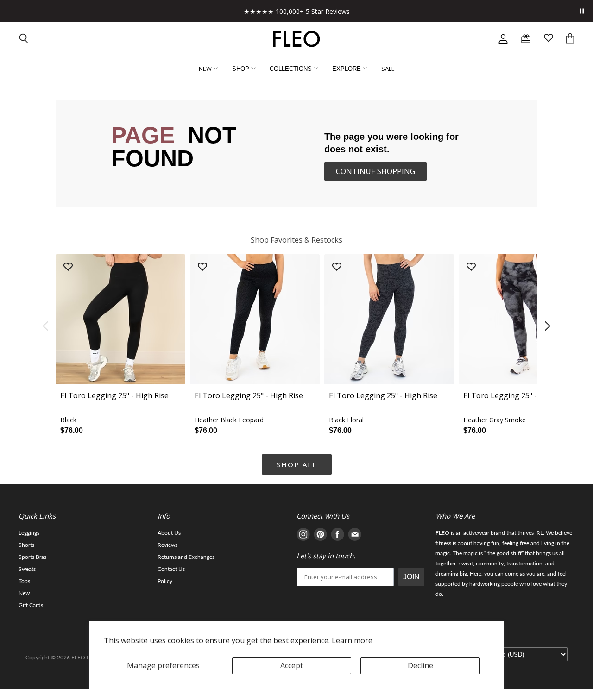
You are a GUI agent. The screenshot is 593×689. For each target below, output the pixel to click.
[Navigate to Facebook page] (337, 536)
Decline (420, 665)
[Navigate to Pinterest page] (320, 536)
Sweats (27, 569)
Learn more (352, 640)
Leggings (29, 533)
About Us (169, 533)
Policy (165, 581)
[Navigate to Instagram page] (303, 536)
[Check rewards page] (525, 38)
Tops (24, 581)
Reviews (167, 545)
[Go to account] (503, 38)
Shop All (297, 464)
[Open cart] (570, 39)
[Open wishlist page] (548, 39)
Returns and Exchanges (186, 557)
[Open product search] (24, 39)
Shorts (26, 545)
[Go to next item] (548, 326)
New (24, 593)
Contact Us (171, 569)
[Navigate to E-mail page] (354, 536)
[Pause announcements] (582, 11)
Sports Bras (32, 557)
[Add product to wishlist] (68, 267)
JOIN (411, 577)
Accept (291, 665)
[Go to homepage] (296, 39)
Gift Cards (31, 605)
